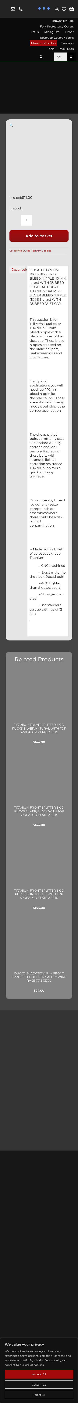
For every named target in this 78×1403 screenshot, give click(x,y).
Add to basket (39, 236)
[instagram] (5, 9)
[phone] (21, 9)
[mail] (13, 9)
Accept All (39, 1374)
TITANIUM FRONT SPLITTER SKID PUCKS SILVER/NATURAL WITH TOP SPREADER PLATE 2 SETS (39, 728)
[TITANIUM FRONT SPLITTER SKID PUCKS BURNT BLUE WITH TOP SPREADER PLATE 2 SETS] (39, 858)
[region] (39, 1370)
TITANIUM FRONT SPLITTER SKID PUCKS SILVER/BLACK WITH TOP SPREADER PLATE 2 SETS (39, 811)
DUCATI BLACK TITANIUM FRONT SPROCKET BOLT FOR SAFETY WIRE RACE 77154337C (39, 977)
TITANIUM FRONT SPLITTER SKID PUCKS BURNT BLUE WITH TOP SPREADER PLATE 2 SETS (39, 894)
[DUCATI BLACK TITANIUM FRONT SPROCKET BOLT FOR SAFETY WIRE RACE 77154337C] (39, 941)
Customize (39, 1384)
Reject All (39, 1395)
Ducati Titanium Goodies (37, 250)
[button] (41, 57)
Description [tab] (18, 269)
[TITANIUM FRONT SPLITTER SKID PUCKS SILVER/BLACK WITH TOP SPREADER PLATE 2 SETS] (39, 776)
